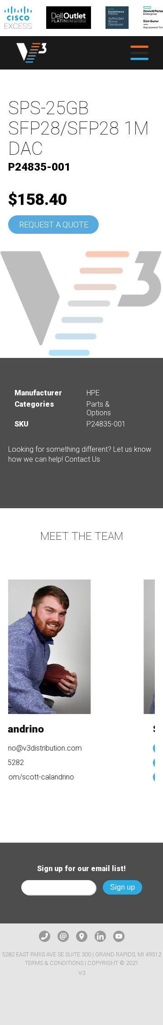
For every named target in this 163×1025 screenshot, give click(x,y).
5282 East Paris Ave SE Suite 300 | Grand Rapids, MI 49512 (81, 954)
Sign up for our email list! (81, 868)
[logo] (31, 52)
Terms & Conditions (54, 963)
